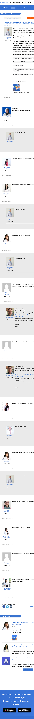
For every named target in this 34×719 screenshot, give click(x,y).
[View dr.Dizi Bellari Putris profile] (8, 31)
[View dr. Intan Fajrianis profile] (6, 111)
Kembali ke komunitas (12, 18)
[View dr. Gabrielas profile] (6, 238)
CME (24, 8)
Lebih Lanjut (28, 669)
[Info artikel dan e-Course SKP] (6, 661)
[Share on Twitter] (7, 607)
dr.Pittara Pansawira (6, 511)
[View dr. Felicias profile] (6, 406)
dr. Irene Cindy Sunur (6, 194)
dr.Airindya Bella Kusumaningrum (7, 589)
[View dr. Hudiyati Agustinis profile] (10, 430)
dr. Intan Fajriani (7, 117)
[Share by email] (11, 607)
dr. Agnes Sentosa (6, 351)
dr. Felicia (6, 412)
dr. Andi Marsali (10, 317)
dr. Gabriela (6, 243)
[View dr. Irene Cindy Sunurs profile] (6, 188)
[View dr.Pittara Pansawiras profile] (6, 505)
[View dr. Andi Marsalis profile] (10, 312)
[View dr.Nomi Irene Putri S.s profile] (6, 162)
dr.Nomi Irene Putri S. (6, 168)
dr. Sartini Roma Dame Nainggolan (23, 646)
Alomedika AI (5, 8)
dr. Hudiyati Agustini (10, 436)
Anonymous (18, 659)
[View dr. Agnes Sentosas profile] (6, 345)
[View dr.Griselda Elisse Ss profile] (6, 287)
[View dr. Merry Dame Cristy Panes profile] (6, 530)
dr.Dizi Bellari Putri (8, 37)
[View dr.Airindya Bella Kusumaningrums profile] (6, 582)
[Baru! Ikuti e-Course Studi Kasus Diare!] (6, 626)
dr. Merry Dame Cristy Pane (6, 537)
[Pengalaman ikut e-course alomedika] (6, 648)
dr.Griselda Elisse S (6, 293)
